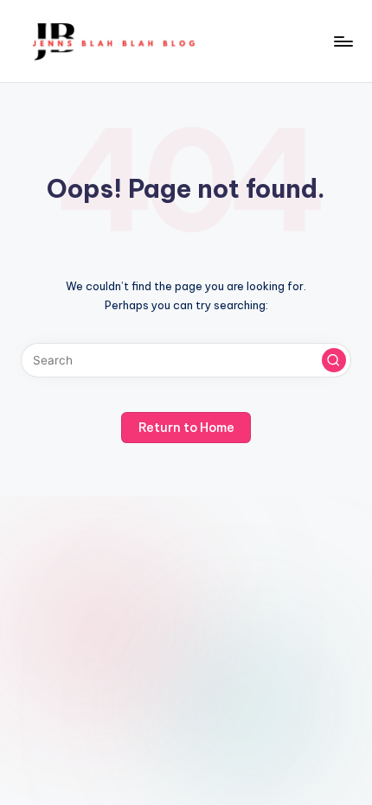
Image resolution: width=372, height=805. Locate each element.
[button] (334, 360)
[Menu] (342, 41)
